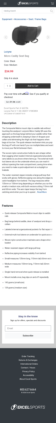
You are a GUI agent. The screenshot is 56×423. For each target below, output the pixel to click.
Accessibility (28, 375)
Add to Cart (33, 86)
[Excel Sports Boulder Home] (28, 3)
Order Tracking (28, 356)
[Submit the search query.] (51, 11)
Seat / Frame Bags (37, 19)
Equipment (7, 19)
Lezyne (8, 51)
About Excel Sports (28, 379)
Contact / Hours (28, 368)
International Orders (29, 364)
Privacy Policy (28, 371)
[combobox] (28, 11)
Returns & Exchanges (28, 360)
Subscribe (28, 336)
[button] (6, 37)
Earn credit (13, 102)
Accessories (20, 19)
